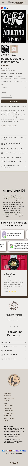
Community (7, 396)
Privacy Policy (8, 411)
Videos (6, 421)
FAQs (5, 403)
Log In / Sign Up (9, 418)
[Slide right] (17, 326)
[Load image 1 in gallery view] (5, 49)
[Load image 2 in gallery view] (14, 49)
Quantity (3, 92)
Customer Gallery (9, 398)
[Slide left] (10, 326)
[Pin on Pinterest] (2, 8)
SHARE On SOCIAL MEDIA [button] (9, 126)
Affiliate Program (9, 413)
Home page (7, 393)
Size (2, 84)
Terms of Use (8, 408)
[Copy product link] (7, 8)
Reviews (6, 401)
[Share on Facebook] (5, 8)
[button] (3, 2)
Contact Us (7, 416)
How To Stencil (8, 406)
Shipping (3, 70)
